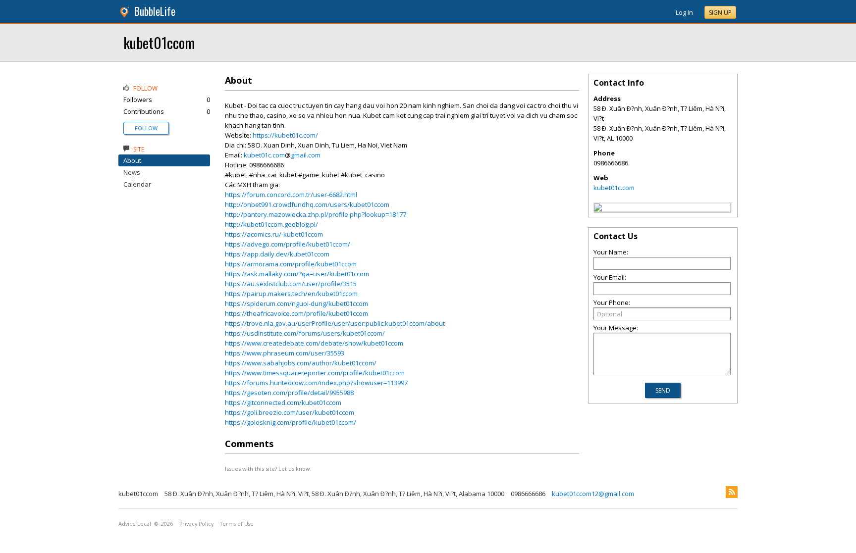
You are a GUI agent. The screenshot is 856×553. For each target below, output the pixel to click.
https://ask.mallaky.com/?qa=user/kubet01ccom (297, 273)
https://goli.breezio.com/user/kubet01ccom (289, 412)
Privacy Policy (196, 523)
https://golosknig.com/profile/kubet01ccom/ (290, 422)
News (131, 172)
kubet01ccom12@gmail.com (593, 493)
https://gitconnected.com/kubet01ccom (283, 402)
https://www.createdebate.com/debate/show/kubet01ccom (314, 343)
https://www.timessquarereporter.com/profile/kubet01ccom (315, 372)
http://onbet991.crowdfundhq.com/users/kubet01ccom (307, 204)
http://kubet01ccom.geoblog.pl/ (271, 224)
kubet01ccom (159, 42)
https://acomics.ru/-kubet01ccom (274, 234)
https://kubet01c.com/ (285, 135)
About (132, 160)
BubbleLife (154, 11)
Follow (146, 128)
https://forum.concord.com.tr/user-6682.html (291, 194)
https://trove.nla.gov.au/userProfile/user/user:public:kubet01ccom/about (335, 323)
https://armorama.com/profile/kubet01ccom (291, 263)
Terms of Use (237, 523)
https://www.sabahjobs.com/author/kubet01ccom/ (300, 362)
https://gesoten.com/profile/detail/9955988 (289, 392)
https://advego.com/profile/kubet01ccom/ (287, 244)
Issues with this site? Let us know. (268, 468)
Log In (684, 12)
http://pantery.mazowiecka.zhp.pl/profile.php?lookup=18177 (315, 214)
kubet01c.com (264, 155)
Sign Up (720, 12)
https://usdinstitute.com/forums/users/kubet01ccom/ (305, 333)
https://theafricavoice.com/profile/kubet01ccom (296, 313)
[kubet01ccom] (598, 208)
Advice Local (134, 523)
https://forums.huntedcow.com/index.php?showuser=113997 (316, 382)
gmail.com (306, 155)
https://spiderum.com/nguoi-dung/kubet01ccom (296, 303)
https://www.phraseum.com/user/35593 (284, 353)
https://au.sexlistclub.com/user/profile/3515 (291, 283)
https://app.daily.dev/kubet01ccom (277, 254)
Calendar (137, 184)
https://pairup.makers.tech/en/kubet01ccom (291, 293)
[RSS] (732, 492)
